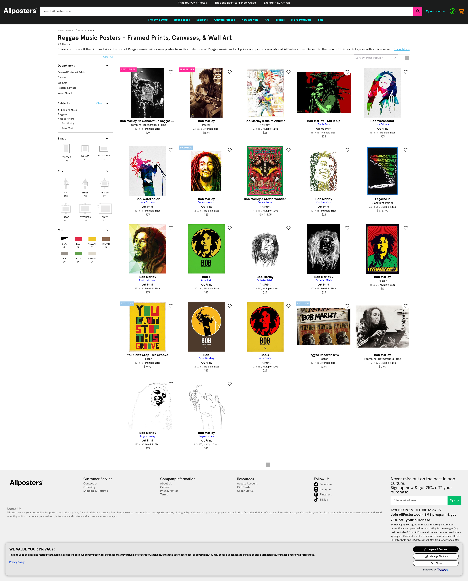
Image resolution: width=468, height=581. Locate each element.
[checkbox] (66, 187)
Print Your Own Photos (192, 2)
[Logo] (20, 11)
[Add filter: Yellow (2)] (92, 238)
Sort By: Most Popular (369, 57)
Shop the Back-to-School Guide (235, 2)
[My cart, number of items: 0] (461, 11)
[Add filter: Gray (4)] (64, 252)
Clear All (108, 57)
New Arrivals (249, 19)
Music (81, 30)
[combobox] (226, 11)
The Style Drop (158, 19)
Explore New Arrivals (277, 2)
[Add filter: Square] (85, 148)
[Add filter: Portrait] (66, 148)
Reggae (92, 30)
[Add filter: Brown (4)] (106, 238)
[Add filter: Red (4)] (78, 238)
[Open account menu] (444, 11)
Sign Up (454, 500)
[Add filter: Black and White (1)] (64, 238)
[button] (192, 2)
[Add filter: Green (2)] (78, 252)
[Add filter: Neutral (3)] (92, 252)
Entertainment (66, 30)
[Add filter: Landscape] (104, 149)
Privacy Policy (16, 562)
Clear (99, 103)
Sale (320, 19)
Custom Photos (224, 19)
